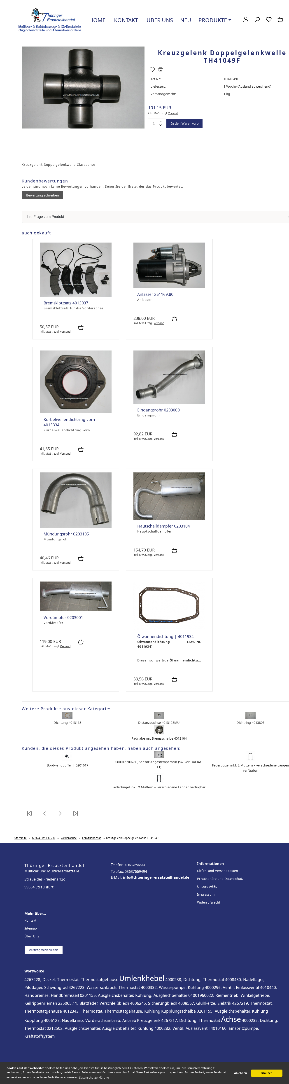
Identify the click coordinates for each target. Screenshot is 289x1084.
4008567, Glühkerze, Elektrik (204, 1003)
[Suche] (257, 22)
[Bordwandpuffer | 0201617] (67, 760)
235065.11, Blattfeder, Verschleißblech (93, 1003)
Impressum (205, 894)
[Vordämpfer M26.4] (76, 610)
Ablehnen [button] (240, 1073)
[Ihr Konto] (246, 22)
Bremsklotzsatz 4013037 (66, 303)
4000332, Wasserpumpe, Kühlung (172, 987)
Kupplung (33, 1020)
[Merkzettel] (269, 22)
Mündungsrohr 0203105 (66, 534)
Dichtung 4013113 (67, 722)
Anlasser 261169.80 (155, 294)
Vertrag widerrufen (43, 950)
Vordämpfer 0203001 (63, 617)
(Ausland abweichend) (254, 86)
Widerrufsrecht (208, 902)
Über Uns (31, 936)
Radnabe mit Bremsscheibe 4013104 (159, 738)
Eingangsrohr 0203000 (158, 410)
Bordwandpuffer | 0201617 (67, 765)
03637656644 (135, 865)
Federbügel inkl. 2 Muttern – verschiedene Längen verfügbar (158, 787)
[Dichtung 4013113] (67, 717)
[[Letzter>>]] (75, 816)
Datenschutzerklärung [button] (94, 1077)
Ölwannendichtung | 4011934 (165, 636)
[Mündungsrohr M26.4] (76, 526)
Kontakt (125, 20)
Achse (231, 1019)
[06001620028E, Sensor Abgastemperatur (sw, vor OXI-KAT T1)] (159, 757)
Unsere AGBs (207, 886)
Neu (185, 20)
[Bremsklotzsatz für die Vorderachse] (76, 295)
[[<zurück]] (45, 816)
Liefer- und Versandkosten (217, 871)
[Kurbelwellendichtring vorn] (76, 412)
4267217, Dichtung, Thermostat (190, 1020)
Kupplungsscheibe (178, 1011)
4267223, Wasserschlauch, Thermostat (104, 987)
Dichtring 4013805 (250, 722)
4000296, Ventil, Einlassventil (232, 987)
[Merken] (152, 71)
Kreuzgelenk (148, 1020)
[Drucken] (161, 71)
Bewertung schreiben (42, 195)
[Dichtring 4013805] (250, 717)
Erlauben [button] (267, 1073)
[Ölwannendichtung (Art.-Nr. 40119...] (169, 629)
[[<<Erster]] (29, 816)
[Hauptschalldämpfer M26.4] (169, 518)
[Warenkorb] (281, 22)
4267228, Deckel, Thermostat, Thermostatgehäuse (71, 979)
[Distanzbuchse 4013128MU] (159, 717)
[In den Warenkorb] (81, 327)
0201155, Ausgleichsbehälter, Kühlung (232, 1011)
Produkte (212, 20)
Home (96, 20)
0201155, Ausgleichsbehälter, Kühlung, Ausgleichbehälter (133, 995)
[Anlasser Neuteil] (169, 287)
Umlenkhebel (141, 978)
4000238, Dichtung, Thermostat (194, 979)
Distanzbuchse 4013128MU (159, 722)
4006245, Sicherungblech (153, 1003)
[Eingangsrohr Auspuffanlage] (169, 402)
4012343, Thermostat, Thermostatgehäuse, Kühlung (111, 1011)
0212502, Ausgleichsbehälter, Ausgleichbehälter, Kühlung (100, 1028)
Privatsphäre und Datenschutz (220, 878)
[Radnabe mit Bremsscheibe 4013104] (159, 733)
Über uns (159, 20)
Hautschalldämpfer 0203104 (163, 526)
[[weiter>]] (60, 816)
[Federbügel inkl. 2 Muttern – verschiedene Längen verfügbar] (250, 760)
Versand (173, 113)
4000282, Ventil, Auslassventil (182, 1028)
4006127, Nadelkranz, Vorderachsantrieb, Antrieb (90, 1020)
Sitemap (30, 928)
